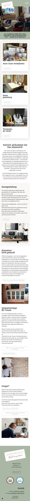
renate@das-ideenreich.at (17, 493)
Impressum (15, 496)
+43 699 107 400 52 (18, 491)
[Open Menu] (26, 3)
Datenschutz (15, 497)
